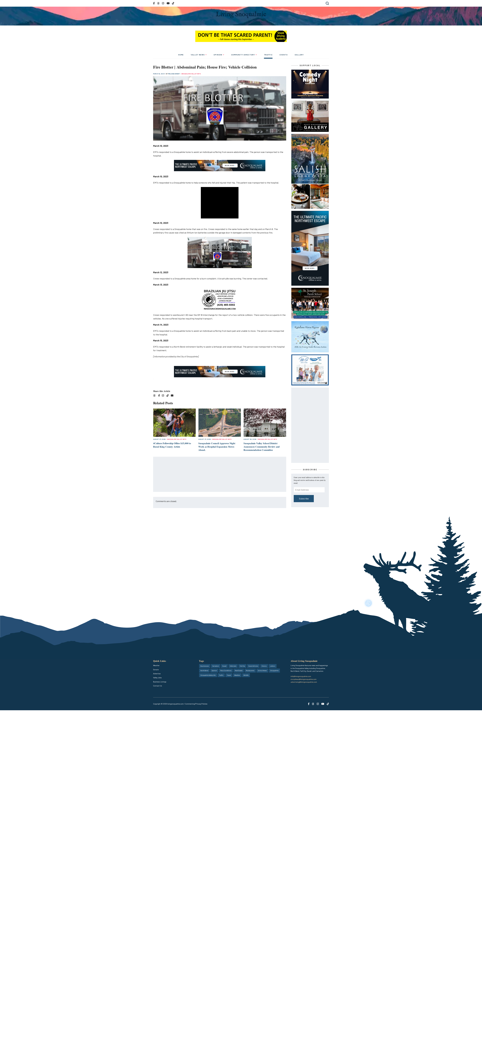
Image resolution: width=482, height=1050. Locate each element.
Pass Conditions (225, 670)
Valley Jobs (157, 677)
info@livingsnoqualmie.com (301, 676)
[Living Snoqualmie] (241, 14)
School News (262, 670)
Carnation (215, 666)
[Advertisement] (219, 474)
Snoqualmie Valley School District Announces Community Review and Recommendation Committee (262, 447)
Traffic (268, 55)
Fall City (242, 666)
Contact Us (157, 686)
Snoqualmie (274, 670)
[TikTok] (168, 396)
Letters (272, 666)
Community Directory (243, 55)
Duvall (224, 666)
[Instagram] (164, 396)
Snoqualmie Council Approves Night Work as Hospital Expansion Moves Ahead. (216, 447)
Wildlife (246, 675)
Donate (156, 669)
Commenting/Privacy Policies (196, 704)
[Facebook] (159, 396)
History (264, 666)
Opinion (218, 55)
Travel (229, 675)
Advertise (157, 673)
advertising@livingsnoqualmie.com (304, 682)
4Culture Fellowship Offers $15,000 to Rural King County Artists (172, 445)
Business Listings (159, 682)
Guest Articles (253, 666)
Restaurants (250, 670)
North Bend (204, 670)
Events (284, 55)
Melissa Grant (174, 74)
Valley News (198, 55)
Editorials (233, 666)
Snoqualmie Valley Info (191, 74)
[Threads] (155, 396)
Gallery (299, 55)
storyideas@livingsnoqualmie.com (303, 679)
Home (181, 55)
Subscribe (304, 498)
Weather (156, 665)
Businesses (204, 666)
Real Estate (239, 670)
